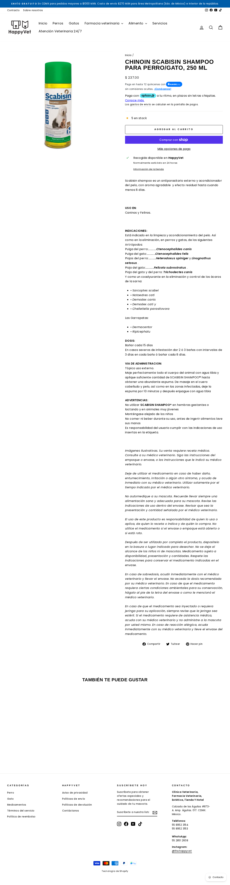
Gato (10, 799)
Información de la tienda (148, 169)
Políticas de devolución (77, 804)
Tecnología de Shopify (115, 871)
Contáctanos (70, 810)
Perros (58, 23)
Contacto (13, 10)
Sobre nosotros (33, 10)
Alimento (136, 23)
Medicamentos (16, 804)
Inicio (43, 23)
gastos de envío (140, 104)
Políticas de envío (73, 799)
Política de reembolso (21, 816)
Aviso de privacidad (75, 792)
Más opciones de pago (174, 149)
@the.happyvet (182, 851)
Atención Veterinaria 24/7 (60, 31)
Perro (10, 792)
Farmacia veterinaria (102, 23)
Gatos (74, 23)
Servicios (159, 23)
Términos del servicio (20, 810)
